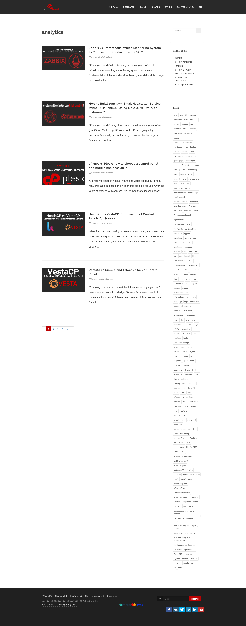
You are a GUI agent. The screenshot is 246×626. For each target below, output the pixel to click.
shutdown (178, 210)
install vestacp (180, 192)
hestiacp (177, 338)
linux (192, 124)
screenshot (194, 301)
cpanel (176, 165)
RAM (184, 401)
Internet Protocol (180, 438)
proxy (189, 242)
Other (168, 7)
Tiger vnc (183, 410)
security (184, 124)
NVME (176, 328)
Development (193, 265)
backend (177, 563)
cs (195, 383)
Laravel (185, 558)
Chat (184, 251)
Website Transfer (181, 488)
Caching (177, 474)
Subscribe (194, 598)
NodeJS (177, 310)
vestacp (177, 169)
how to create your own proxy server (186, 527)
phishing (184, 274)
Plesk (183, 392)
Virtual (113, 7)
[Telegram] (188, 609)
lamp (176, 174)
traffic (176, 392)
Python (177, 558)
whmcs (196, 333)
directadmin (178, 156)
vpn (186, 147)
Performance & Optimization (182, 79)
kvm (175, 242)
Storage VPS (61, 595)
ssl (184, 169)
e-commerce (191, 278)
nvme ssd (191, 419)
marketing (190, 347)
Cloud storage (179, 265)
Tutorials (179, 65)
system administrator (182, 306)
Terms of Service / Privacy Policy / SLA (59, 604)
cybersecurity (179, 419)
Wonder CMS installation (184, 456)
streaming (186, 328)
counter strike (179, 388)
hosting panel (179, 197)
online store (178, 283)
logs (186, 301)
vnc (175, 410)
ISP (188, 442)
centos (184, 151)
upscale (177, 365)
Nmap (190, 260)
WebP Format (186, 479)
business (188, 247)
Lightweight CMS (181, 460)
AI (175, 567)
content (185, 356)
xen (194, 238)
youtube (177, 351)
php (184, 178)
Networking (184, 433)
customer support (181, 292)
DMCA (176, 356)
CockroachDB (179, 260)
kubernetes (190, 315)
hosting (193, 147)
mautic (193, 406)
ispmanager (178, 219)
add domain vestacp (182, 187)
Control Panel (185, 7)
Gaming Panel (179, 383)
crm (187, 319)
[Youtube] (201, 609)
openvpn (187, 210)
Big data (177, 360)
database (194, 119)
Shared (156, 7)
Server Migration (180, 483)
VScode (177, 397)
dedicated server (180, 119)
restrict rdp (178, 228)
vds (189, 383)
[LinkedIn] (195, 609)
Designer (177, 406)
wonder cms (179, 447)
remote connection (181, 415)
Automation (178, 315)
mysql (176, 124)
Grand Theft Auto (181, 379)
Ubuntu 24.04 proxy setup (184, 549)
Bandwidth (192, 388)
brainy (197, 165)
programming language (183, 142)
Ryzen (187, 369)
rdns (175, 183)
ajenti (196, 210)
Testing (177, 401)
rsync (182, 242)
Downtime (178, 369)
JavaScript (187, 310)
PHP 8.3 (177, 506)
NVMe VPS (47, 595)
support (185, 288)
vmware (187, 238)
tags (196, 324)
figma (186, 406)
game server (191, 156)
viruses (193, 274)
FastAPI (194, 558)
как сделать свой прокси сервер (184, 519)
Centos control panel (182, 215)
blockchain (191, 297)
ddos (181, 278)
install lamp (192, 169)
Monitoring (178, 247)
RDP (192, 151)
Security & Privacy (183, 69)
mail (175, 301)
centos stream (191, 228)
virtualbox (178, 238)
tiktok (185, 351)
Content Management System (186, 501)
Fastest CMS (179, 451)
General (178, 57)
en (200, 7)
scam (176, 274)
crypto (194, 283)
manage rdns (193, 178)
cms (190, 251)
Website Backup (180, 497)
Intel (194, 369)
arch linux (178, 233)
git (181, 301)
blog (194, 256)
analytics (177, 269)
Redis (176, 479)
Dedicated (129, 7)
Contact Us (112, 595)
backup (177, 288)
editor (186, 269)
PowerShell (193, 401)
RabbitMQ (178, 554)
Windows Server (180, 128)
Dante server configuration (184, 545)
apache (193, 128)
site (175, 256)
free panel (178, 133)
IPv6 (176, 433)
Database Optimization (183, 470)
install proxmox (180, 206)
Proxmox (192, 206)
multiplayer (190, 160)
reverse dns (185, 183)
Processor (178, 374)
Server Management (94, 595)
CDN (192, 356)
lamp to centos (186, 174)
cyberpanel (194, 351)
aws (193, 319)
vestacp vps (193, 192)
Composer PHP (189, 506)
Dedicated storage (181, 342)
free (187, 283)
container (194, 269)
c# (193, 328)
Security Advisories (183, 61)
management (179, 324)
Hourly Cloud (76, 595)
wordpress (178, 147)
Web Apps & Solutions (185, 84)
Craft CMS (194, 497)
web (181, 115)
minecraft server (180, 201)
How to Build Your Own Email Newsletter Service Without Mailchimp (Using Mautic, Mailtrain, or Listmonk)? (125, 108)
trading (176, 333)
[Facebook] (169, 609)
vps (175, 115)
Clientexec (186, 333)
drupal (193, 563)
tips (175, 278)
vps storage (179, 347)
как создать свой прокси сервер (184, 512)
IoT (182, 319)
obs (189, 392)
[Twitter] (182, 609)
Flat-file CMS (191, 447)
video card (178, 424)
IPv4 (195, 429)
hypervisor (194, 201)
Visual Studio (188, 397)
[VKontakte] (176, 609)
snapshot (188, 554)
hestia (185, 338)
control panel (184, 256)
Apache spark (189, 360)
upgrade (186, 365)
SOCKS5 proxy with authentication (182, 539)
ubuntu (176, 151)
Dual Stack (194, 438)
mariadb (177, 178)
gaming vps (178, 160)
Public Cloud (187, 165)
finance (177, 251)
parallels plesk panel (182, 224)
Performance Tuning (191, 474)
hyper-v (187, 233)
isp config (188, 133)
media (189, 324)
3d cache (188, 374)
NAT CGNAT (179, 442)
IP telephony (179, 297)
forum (176, 319)
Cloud (143, 7)
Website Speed (180, 465)
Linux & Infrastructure (184, 73)
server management (182, 429)
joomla (186, 563)
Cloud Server (190, 115)
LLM (180, 567)
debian (176, 137)
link (196, 251)
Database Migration (182, 492)
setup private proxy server (184, 533)
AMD (197, 374)
